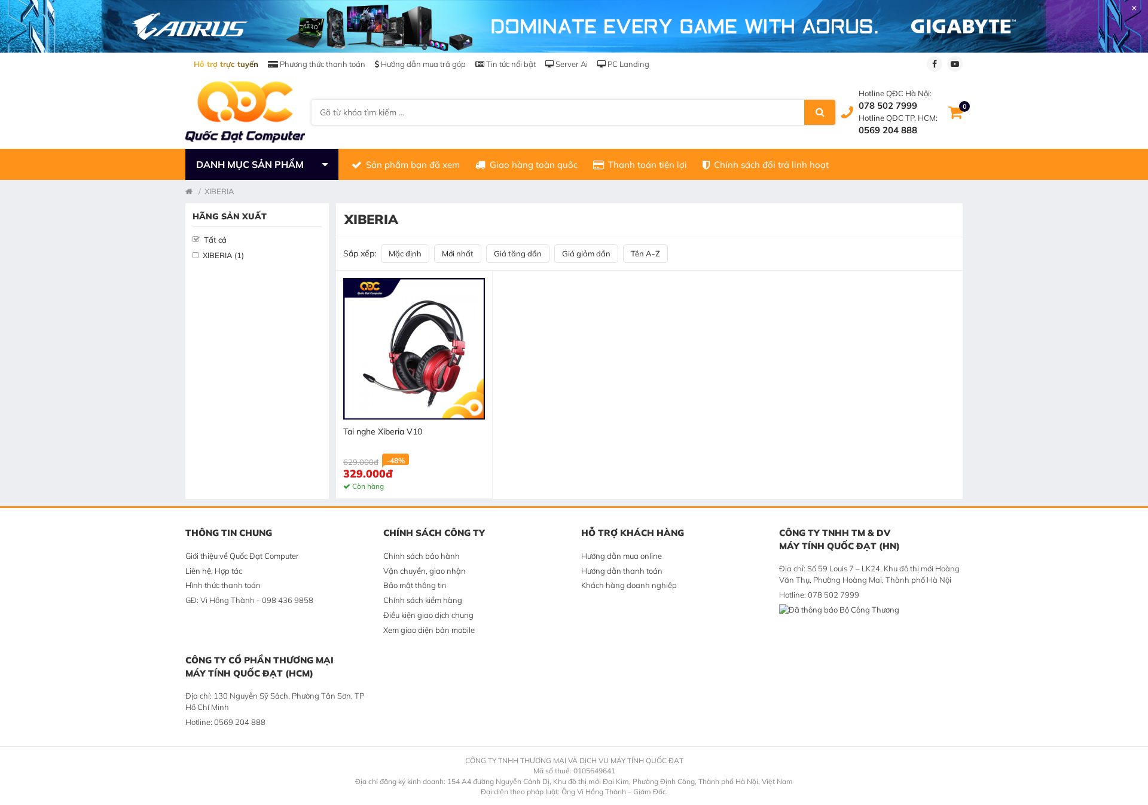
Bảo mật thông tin (415, 585)
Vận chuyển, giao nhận (424, 571)
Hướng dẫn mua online (621, 556)
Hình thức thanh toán (223, 585)
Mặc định (405, 253)
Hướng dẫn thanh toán (621, 571)
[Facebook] (934, 64)
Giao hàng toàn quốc (534, 164)
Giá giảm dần (586, 253)
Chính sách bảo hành (421, 556)
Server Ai (571, 64)
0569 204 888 (888, 130)
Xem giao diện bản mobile (429, 630)
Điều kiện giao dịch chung (428, 615)
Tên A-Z (645, 253)
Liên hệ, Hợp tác (213, 571)
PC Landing (627, 64)
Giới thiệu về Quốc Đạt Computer (242, 556)
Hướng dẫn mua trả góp (422, 64)
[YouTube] (955, 64)
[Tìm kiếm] (819, 112)
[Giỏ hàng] (955, 112)
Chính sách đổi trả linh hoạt (771, 164)
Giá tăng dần (518, 253)
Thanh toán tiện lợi (647, 164)
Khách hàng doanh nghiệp (629, 585)
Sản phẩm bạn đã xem (413, 164)
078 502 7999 (888, 105)
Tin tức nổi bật (510, 64)
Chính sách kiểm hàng (422, 600)
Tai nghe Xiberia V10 (382, 431)
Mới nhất (458, 253)
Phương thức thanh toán (321, 64)
